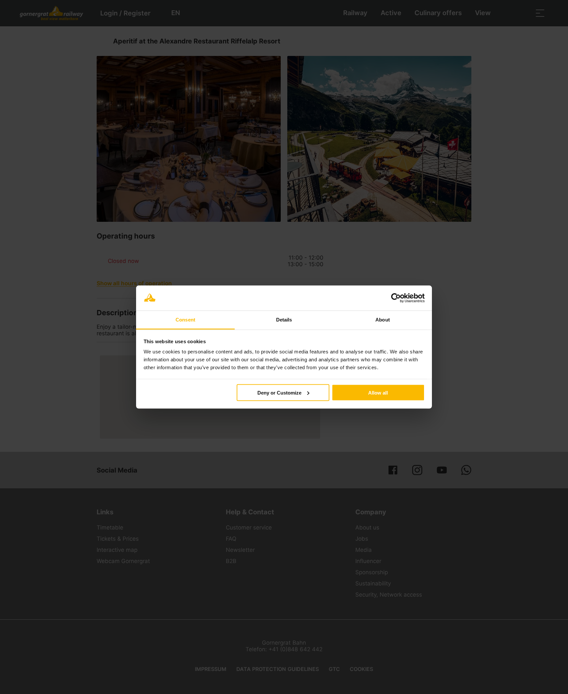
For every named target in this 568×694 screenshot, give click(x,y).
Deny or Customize (279, 392)
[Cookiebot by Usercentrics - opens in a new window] (396, 298)
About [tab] (382, 319)
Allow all (378, 392)
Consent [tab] (185, 319)
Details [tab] (284, 319)
